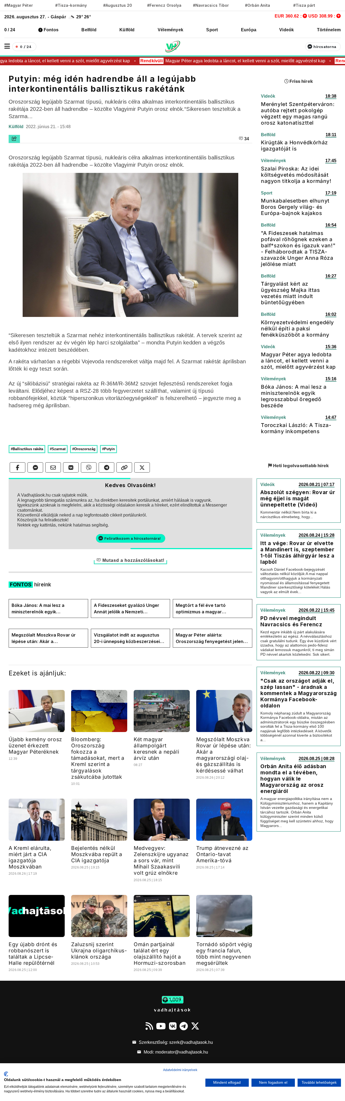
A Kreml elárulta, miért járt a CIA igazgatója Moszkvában (30, 857)
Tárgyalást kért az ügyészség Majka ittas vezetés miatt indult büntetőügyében (290, 293)
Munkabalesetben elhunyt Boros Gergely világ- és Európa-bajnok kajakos (295, 206)
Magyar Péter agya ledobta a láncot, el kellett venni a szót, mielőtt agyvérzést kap (236, 61)
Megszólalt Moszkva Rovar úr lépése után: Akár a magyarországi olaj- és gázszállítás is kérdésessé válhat (47, 638)
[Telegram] (184, 1026)
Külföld (127, 30)
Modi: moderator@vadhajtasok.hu (175, 1052)
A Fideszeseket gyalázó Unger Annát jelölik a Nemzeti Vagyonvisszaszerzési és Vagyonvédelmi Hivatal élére (126, 609)
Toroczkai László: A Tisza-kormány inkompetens (296, 428)
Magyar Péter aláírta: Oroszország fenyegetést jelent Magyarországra (210, 638)
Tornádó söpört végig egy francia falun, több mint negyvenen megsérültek (224, 953)
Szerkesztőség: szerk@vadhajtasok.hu (175, 1042)
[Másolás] (124, 467)
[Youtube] (161, 1026)
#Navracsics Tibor (211, 5)
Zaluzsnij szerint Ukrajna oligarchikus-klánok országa (99, 950)
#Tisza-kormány (71, 5)
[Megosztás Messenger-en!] (35, 467)
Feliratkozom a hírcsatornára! (132, 538)
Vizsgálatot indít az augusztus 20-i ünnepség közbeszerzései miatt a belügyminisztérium (127, 638)
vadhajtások (172, 1009)
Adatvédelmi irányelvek (180, 1070)
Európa (248, 30)
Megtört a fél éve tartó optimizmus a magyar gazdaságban (201, 609)
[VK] (173, 1026)
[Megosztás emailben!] (53, 467)
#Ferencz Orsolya (164, 5)
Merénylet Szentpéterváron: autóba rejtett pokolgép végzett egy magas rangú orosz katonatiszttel (298, 113)
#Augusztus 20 (117, 5)
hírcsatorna (324, 47)
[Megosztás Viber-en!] (88, 467)
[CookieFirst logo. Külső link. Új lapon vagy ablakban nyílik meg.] (6, 1074)
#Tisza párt (304, 5)
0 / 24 (9, 30)
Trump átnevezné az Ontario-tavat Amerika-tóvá (222, 854)
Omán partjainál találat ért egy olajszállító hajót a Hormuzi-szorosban (159, 953)
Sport (212, 30)
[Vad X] (195, 1026)
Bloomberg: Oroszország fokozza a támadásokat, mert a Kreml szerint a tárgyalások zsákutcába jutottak (97, 758)
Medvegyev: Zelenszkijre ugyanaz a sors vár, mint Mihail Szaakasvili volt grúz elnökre (161, 860)
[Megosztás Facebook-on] (17, 467)
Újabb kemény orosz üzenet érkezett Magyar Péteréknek (35, 745)
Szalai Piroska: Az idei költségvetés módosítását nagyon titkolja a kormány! (296, 174)
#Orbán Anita (257, 5)
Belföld (88, 30)
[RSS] (149, 1026)
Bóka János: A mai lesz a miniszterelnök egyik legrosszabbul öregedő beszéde (46, 609)
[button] (7, 46)
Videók (286, 30)
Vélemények (170, 30)
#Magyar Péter (18, 5)
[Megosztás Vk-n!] (71, 467)
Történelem (329, 30)
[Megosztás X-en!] (142, 467)
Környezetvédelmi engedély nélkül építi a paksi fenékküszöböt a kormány (297, 328)
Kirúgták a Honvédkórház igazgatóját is (294, 145)
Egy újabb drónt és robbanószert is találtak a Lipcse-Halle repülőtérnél (33, 953)
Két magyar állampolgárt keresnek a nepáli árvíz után (156, 748)
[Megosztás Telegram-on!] (106, 467)
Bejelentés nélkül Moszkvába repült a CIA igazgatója (96, 854)
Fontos (51, 30)
